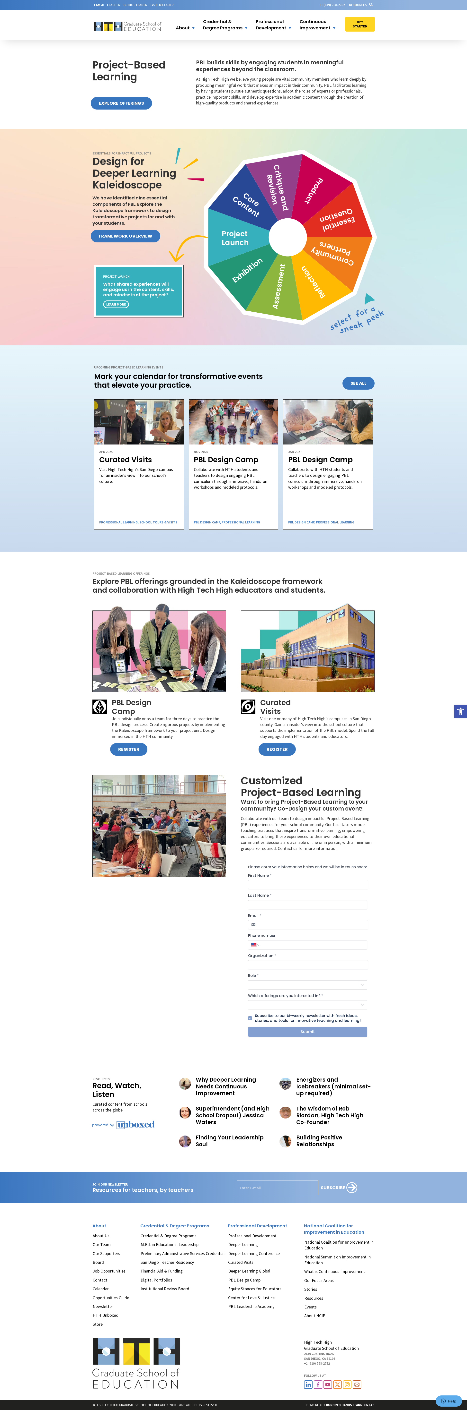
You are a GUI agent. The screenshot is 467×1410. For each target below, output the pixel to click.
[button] (182, 24)
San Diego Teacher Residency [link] (167, 1262)
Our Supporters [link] (106, 1253)
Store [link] (98, 1324)
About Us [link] (101, 1236)
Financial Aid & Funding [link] (162, 1271)
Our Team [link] (102, 1244)
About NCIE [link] (314, 1315)
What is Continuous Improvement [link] (334, 1271)
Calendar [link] (101, 1288)
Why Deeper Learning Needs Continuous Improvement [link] (226, 1086)
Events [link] (310, 1307)
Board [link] (98, 1262)
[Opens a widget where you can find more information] (448, 1401)
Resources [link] (358, 5)
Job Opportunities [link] (109, 1271)
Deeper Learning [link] (243, 1244)
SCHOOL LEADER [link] (135, 5)
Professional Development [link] (252, 1236)
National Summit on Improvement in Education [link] (337, 1259)
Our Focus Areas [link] (319, 1280)
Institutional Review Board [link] (165, 1288)
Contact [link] (100, 1280)
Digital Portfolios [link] (156, 1280)
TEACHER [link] (113, 5)
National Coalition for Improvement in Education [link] (339, 1245)
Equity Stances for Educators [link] (254, 1288)
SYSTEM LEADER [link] (161, 5)
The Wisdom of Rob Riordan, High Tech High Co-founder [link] (329, 1115)
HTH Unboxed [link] (105, 1315)
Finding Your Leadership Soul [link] (230, 1141)
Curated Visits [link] (240, 1262)
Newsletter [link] (103, 1306)
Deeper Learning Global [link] (249, 1271)
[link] (460, 711)
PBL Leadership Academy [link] (251, 1306)
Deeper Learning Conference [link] (254, 1253)
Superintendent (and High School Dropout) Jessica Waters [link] (232, 1115)
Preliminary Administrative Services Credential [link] (183, 1253)
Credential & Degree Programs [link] (169, 1236)
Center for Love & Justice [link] (251, 1297)
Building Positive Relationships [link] (319, 1141)
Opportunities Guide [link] (111, 1297)
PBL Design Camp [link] (244, 1280)
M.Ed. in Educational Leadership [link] (169, 1244)
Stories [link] (310, 1289)
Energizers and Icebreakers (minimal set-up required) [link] (333, 1086)
